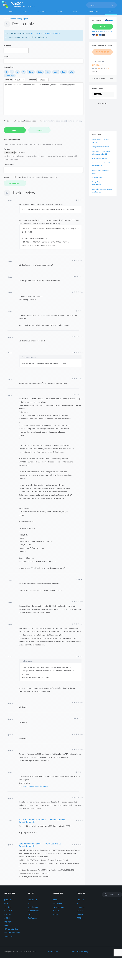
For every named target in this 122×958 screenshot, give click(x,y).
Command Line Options (12, 933)
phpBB (55, 914)
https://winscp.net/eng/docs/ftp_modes (33, 786)
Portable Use (8, 936)
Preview (39, 130)
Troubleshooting (34, 907)
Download (59, 11)
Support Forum (33, 911)
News (25, 11)
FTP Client (7, 907)
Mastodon (80, 907)
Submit (15, 130)
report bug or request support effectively (45, 33)
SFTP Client (8, 911)
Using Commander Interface (100, 147)
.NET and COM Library (11, 929)
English (111, 895)
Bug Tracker (32, 918)
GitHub (55, 900)
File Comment (9, 164)
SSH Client (7, 914)
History (30, 914)
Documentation (93, 11)
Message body (9, 67)
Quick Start (7, 900)
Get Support (32, 900)
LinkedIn (80, 914)
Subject (6, 56)
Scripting (7, 925)
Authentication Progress (99, 158)
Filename (7, 149)
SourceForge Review (98, 78)
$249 (110, 31)
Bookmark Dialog (97, 177)
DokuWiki (56, 911)
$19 (93, 31)
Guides (6, 903)
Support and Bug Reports (19, 19)
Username (7, 46)
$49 (101, 31)
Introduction (41, 11)
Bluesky (80, 911)
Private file (36, 177)
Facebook (80, 900)
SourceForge (57, 903)
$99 (105, 31)
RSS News (80, 918)
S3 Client (7, 918)
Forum (111, 11)
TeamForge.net (58, 907)
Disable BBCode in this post (26, 121)
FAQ (29, 903)
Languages (8, 922)
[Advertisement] (103, 116)
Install (75, 11)
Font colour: (8, 80)
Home (11, 11)
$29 (97, 31)
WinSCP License (53, 952)
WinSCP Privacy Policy (80, 952)
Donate (102, 27)
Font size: (32, 80)
